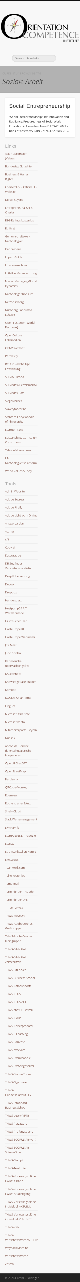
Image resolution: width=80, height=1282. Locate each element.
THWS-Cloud (13, 1018)
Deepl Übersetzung (17, 576)
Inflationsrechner (16, 265)
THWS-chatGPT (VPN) (19, 1010)
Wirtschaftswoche (16, 1256)
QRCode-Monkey (16, 787)
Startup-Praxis (14, 430)
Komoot (10, 690)
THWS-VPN (12, 1227)
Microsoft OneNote (17, 714)
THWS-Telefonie (15, 1168)
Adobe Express (14, 499)
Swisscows (11, 860)
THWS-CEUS (13, 994)
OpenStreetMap (15, 771)
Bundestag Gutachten (19, 166)
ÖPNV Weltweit (14, 348)
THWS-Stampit (14, 1160)
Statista (9, 844)
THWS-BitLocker (15, 970)
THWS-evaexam (15, 1050)
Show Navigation (64, 39)
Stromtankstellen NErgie (20, 852)
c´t (7, 539)
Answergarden (14, 523)
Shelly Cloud (13, 811)
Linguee (10, 706)
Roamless (11, 795)
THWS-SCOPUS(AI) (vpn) (20, 1139)
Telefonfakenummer (18, 450)
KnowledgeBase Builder (20, 682)
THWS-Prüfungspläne (19, 1131)
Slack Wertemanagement (21, 819)
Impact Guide (13, 257)
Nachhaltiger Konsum (19, 294)
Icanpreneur (13, 249)
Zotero (9, 1264)
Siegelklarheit (13, 401)
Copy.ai (10, 547)
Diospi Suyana (14, 200)
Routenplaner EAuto (18, 803)
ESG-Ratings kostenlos (19, 220)
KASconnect (13, 674)
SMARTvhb (12, 828)
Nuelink (10, 738)
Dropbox (11, 592)
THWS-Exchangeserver (19, 1066)
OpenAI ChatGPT (16, 763)
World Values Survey (18, 471)
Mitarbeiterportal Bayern (21, 730)
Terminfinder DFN (16, 900)
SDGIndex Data (14, 393)
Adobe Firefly (13, 507)
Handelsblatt (13, 600)
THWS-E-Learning (16, 1034)
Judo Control (13, 653)
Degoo (9, 584)
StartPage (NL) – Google (20, 836)
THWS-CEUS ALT (15, 1002)
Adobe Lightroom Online (21, 515)
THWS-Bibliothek (16, 949)
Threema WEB (14, 908)
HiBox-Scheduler (16, 621)
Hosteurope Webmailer (20, 637)
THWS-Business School (20, 978)
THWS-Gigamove (16, 1082)
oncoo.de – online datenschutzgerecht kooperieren (18, 750)
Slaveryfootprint (15, 409)
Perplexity (11, 356)
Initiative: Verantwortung (21, 273)
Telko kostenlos (15, 876)
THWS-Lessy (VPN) (17, 1115)
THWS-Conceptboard (19, 1026)
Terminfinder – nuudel (19, 892)
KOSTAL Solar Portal (18, 698)
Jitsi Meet (10, 645)
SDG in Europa (14, 377)
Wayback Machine (16, 1248)
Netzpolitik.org (14, 302)
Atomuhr (11, 531)
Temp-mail (12, 884)
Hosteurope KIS (15, 629)
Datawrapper (13, 555)
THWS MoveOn (15, 916)
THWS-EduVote (15, 1042)
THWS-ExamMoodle (18, 1058)
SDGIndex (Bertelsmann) (21, 385)
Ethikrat (10, 228)
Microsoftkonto (15, 722)
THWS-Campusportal (18, 986)
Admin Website (15, 491)
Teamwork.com (15, 868)
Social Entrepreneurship (39, 106)
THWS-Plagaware (16, 1123)
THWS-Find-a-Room (18, 1074)
